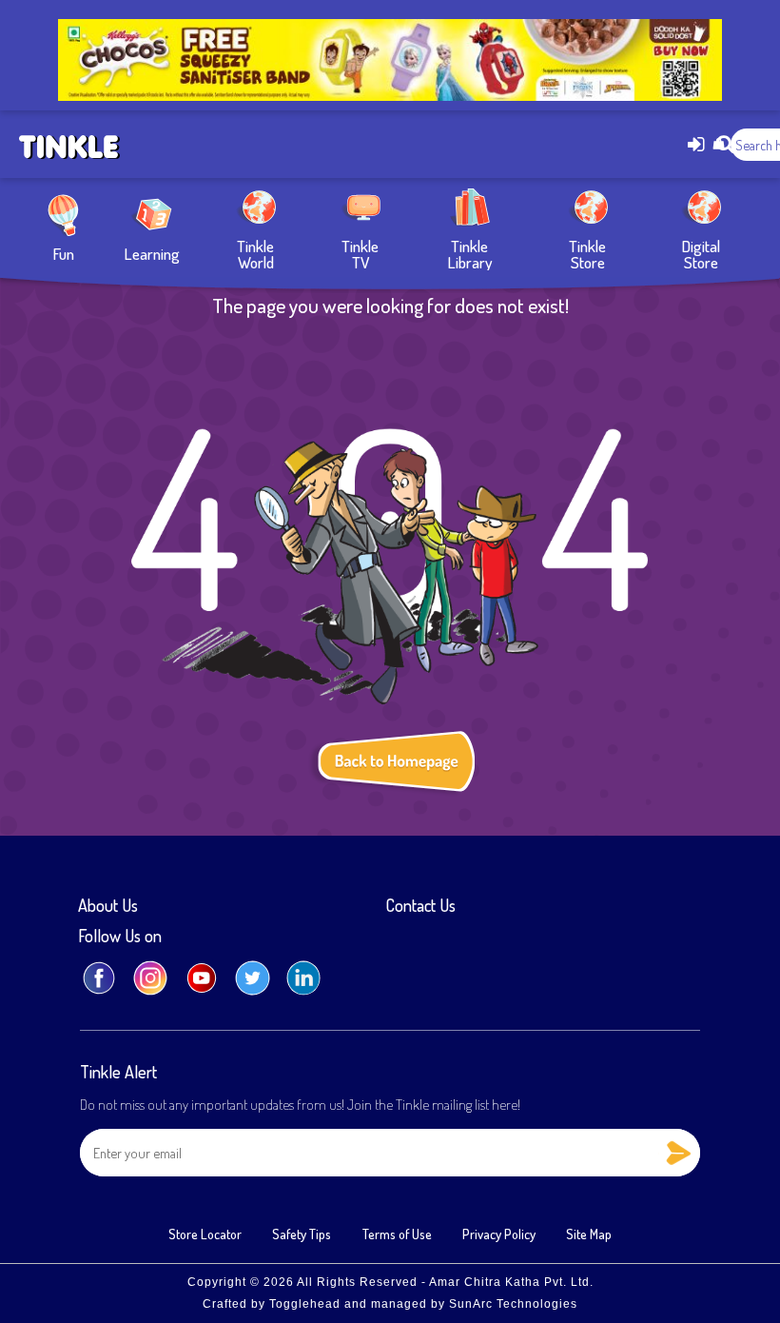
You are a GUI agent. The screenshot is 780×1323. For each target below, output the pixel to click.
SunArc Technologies (513, 1304)
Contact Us (421, 906)
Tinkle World (255, 252)
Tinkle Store (587, 252)
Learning (152, 252)
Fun (63, 252)
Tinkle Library (470, 252)
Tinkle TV (360, 252)
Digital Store (700, 252)
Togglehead (305, 1304)
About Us (108, 906)
